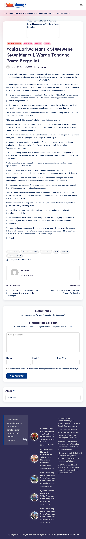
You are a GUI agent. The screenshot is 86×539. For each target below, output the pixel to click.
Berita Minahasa (14, 43)
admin (25, 270)
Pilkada (38, 43)
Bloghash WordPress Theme (66, 535)
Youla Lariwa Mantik (14, 256)
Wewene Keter (46, 252)
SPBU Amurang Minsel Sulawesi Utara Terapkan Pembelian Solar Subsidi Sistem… (47, 477)
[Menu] (81, 5)
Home (5, 13)
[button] (27, 275)
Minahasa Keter (13, 252)
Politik (47, 43)
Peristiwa (28, 43)
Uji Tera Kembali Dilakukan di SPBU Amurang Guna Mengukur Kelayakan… (47, 495)
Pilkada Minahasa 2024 (29, 252)
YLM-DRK (65, 252)
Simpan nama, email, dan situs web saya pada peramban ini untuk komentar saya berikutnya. (44, 369)
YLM (56, 252)
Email (35, 358)
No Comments (42, 67)
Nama (9, 358)
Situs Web (61, 358)
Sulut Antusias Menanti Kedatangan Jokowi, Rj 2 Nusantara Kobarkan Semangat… (46, 457)
